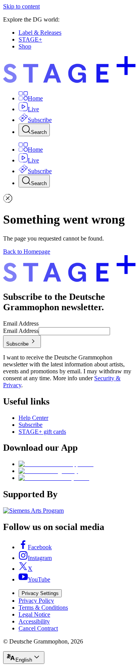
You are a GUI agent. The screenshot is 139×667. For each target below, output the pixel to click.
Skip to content (21, 6)
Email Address (21, 323)
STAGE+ (30, 39)
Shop (25, 46)
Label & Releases (40, 32)
